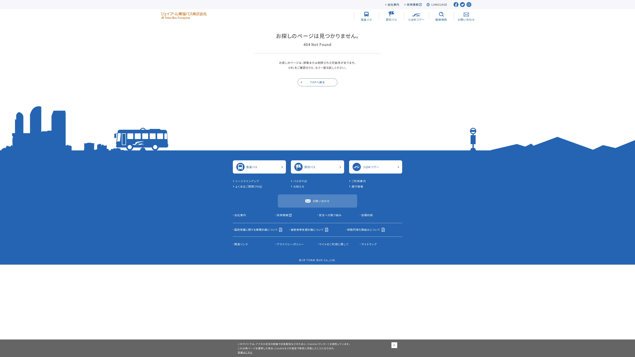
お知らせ (298, 186)
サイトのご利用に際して (334, 244)
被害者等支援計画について (307, 229)
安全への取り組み (330, 215)
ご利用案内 (359, 181)
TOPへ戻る (317, 82)
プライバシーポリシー (290, 244)
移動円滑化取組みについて (363, 229)
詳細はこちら (245, 352)
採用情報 (413, 4)
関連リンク (241, 244)
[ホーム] (184, 15)
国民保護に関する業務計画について (256, 229)
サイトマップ (369, 244)
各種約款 (367, 215)
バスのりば (300, 181)
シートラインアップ (247, 181)
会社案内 (393, 4)
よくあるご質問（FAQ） (249, 186)
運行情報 (357, 186)
